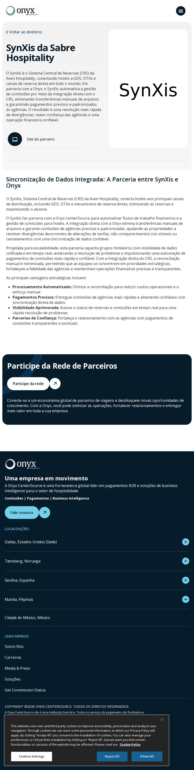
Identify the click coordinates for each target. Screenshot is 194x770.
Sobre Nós (14, 646)
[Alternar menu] (180, 11)
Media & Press (17, 668)
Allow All (147, 756)
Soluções (13, 679)
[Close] (162, 719)
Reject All (112, 756)
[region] (86, 740)
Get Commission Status (25, 690)
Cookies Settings (31, 756)
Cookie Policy (130, 744)
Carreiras (13, 657)
